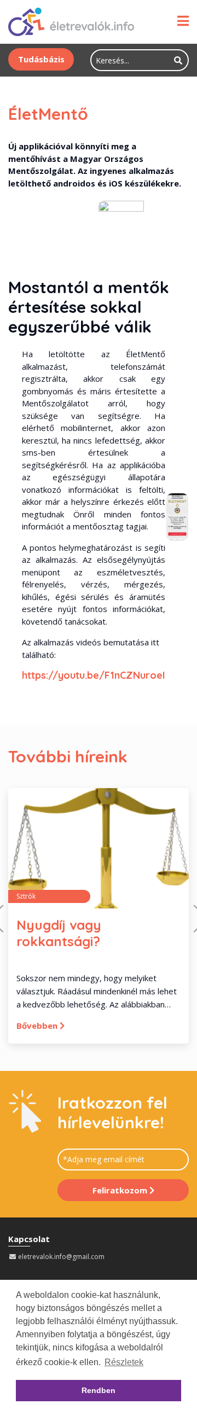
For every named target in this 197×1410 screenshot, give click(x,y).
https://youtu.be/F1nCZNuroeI (93, 675)
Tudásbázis (41, 59)
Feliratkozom (120, 1190)
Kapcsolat (29, 1238)
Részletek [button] (124, 1362)
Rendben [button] (98, 1390)
